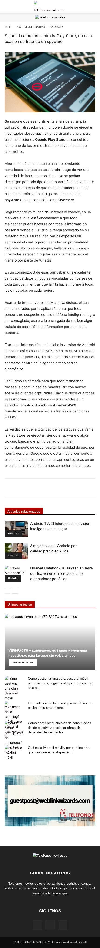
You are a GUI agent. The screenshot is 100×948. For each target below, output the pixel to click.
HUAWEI (12, 578)
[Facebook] (37, 925)
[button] (7, 6)
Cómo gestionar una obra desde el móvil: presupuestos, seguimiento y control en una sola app (60, 683)
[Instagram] (50, 924)
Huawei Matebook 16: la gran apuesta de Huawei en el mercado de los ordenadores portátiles (61, 573)
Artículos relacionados (23, 511)
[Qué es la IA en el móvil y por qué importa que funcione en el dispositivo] (14, 752)
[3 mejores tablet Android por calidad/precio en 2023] (16, 551)
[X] (62, 925)
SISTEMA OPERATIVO (31, 27)
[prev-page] (7, 591)
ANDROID (56, 27)
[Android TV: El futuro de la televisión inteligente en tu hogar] (16, 529)
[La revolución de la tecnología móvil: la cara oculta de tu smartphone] (14, 717)
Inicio (8, 27)
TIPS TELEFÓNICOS (22, 662)
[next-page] (15, 591)
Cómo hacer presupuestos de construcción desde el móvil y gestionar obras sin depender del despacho (59, 727)
